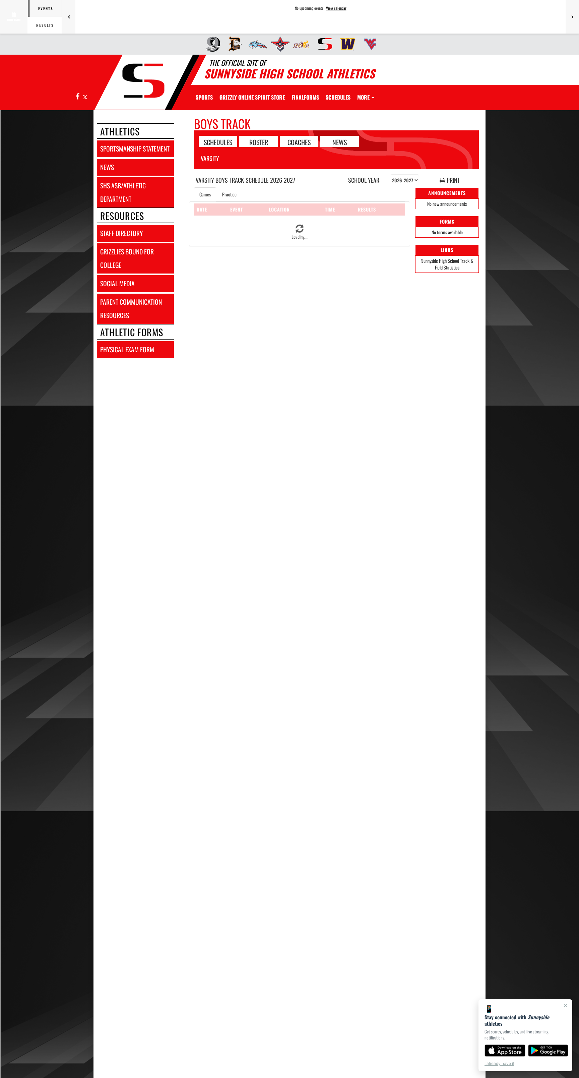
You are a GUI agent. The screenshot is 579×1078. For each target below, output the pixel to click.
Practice (229, 194)
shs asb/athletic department (123, 192)
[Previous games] (68, 17)
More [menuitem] (364, 97)
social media (117, 283)
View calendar (336, 8)
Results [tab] (45, 25)
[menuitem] (211, 44)
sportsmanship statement (135, 149)
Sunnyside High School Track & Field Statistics (447, 264)
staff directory (121, 233)
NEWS (339, 141)
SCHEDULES (218, 141)
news (107, 167)
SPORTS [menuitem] (204, 97)
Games (205, 194)
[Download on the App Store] (505, 1050)
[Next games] (572, 17)
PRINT (452, 180)
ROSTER (258, 141)
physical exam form (127, 349)
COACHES (299, 141)
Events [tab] (45, 8)
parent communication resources (131, 308)
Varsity (210, 158)
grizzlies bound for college (127, 258)
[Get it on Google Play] (548, 1050)
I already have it (499, 1063)
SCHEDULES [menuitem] (338, 97)
